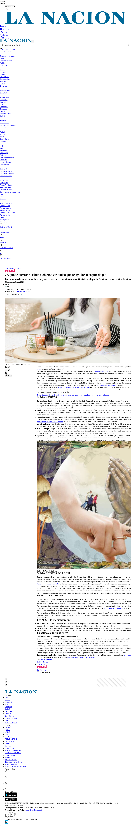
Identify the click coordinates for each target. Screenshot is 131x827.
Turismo (3, 148)
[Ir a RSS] (6, 790)
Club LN (5, 35)
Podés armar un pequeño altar (48, 584)
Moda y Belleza (5, 162)
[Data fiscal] (6, 823)
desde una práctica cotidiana (106, 385)
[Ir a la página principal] (65, 23)
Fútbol (2, 132)
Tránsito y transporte (7, 56)
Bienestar (3, 109)
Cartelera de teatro (7, 173)
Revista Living (5, 210)
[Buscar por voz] (128, 45)
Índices (2, 84)
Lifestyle (17, 268)
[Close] (6, 679)
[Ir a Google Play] (11, 796)
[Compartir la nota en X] (8, 375)
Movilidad (3, 81)
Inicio (4, 26)
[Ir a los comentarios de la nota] (8, 367)
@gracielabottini (93, 657)
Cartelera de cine (6, 171)
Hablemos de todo (6, 114)
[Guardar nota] (6, 367)
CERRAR (2, 1)
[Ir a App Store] (11, 801)
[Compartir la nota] (6, 370)
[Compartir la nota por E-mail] (11, 375)
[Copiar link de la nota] (6, 372)
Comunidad (4, 107)
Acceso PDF (4, 180)
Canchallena (4, 139)
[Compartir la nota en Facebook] (6, 375)
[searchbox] (65, 45)
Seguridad (3, 100)
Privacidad (38, 810)
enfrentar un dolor (101, 371)
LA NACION (9, 268)
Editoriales (4, 120)
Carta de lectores (6, 190)
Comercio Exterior (6, 79)
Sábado (2, 194)
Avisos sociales (5, 187)
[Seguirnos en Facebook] (6, 772)
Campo (2, 74)
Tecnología (4, 150)
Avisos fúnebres (6, 185)
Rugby (2, 134)
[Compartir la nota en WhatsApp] (8, 370)
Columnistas (4, 123)
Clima (2, 58)
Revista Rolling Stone (7, 213)
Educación (3, 102)
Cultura (2, 104)
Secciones (5, 29)
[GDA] (10, 817)
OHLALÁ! (42, 664)
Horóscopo (4, 153)
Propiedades (4, 77)
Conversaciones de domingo (10, 192)
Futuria (2, 70)
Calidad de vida (42, 662)
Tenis (2, 137)
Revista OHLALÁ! (6, 203)
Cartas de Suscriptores (8, 125)
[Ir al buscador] (7, 9)
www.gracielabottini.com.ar (77, 657)
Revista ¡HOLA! (5, 206)
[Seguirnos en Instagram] (6, 784)
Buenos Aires (4, 97)
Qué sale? (3, 169)
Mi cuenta (5, 38)
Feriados (3, 155)
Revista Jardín (5, 215)
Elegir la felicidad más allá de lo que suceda (74, 387)
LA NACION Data (6, 61)
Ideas (2, 196)
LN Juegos (3, 146)
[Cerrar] (32, 41)
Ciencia (2, 111)
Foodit (4, 32)
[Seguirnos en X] (6, 778)
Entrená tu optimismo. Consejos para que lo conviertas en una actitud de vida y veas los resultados (73, 395)
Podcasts (3, 160)
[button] (65, 149)
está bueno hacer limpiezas (113, 608)
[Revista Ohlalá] (10, 272)
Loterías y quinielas (7, 157)
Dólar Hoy (3, 72)
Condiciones (29, 810)
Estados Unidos (5, 91)
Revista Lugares (5, 208)
